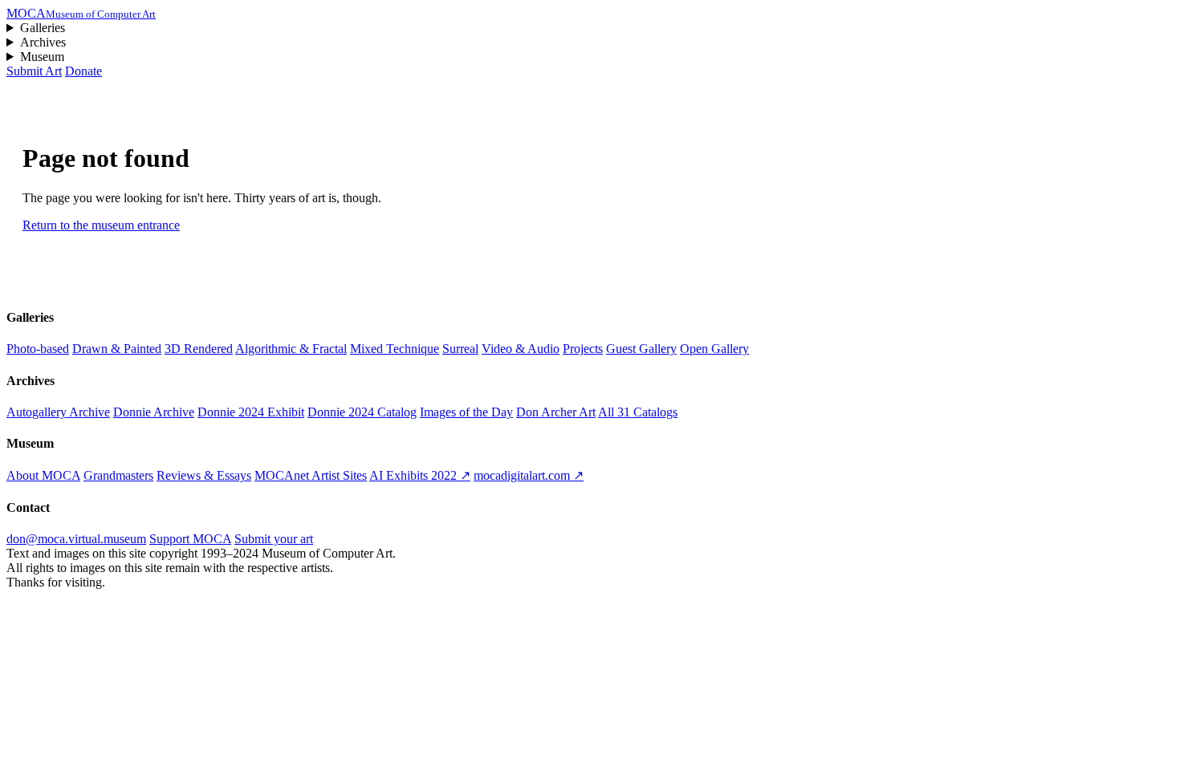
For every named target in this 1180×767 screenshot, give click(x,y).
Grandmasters (118, 475)
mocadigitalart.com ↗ (529, 475)
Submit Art (34, 71)
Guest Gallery (641, 348)
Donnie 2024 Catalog (362, 412)
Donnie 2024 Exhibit (250, 412)
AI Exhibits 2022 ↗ (419, 475)
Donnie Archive (153, 412)
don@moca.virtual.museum (76, 539)
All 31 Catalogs (637, 412)
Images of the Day (466, 412)
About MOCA (43, 475)
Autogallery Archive (58, 412)
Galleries (42, 27)
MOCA (81, 13)
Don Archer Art (556, 412)
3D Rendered (199, 348)
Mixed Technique (394, 348)
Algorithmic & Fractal (291, 348)
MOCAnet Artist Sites (310, 475)
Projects (583, 348)
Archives (43, 42)
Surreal (460, 348)
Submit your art (273, 539)
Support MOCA (190, 539)
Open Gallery (714, 348)
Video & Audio (520, 348)
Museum (42, 56)
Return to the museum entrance (101, 225)
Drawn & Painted (116, 348)
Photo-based (37, 348)
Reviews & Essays (204, 475)
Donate (83, 71)
